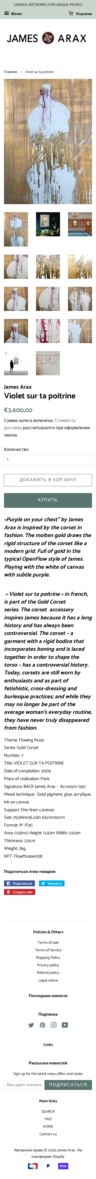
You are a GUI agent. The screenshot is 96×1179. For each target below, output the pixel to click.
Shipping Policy (48, 957)
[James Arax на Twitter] (31, 1026)
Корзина (83, 14)
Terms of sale (48, 942)
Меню (16, 14)
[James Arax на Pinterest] (42, 1026)
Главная (10, 72)
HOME (48, 1126)
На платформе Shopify (56, 1153)
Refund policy (48, 972)
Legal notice (48, 980)
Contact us (48, 1134)
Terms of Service (48, 950)
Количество (16, 449)
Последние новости (48, 996)
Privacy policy (48, 965)
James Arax (66, 1150)
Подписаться (68, 1085)
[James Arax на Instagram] (54, 1026)
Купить (48, 500)
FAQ (48, 1119)
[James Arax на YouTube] (65, 1026)
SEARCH (48, 1111)
